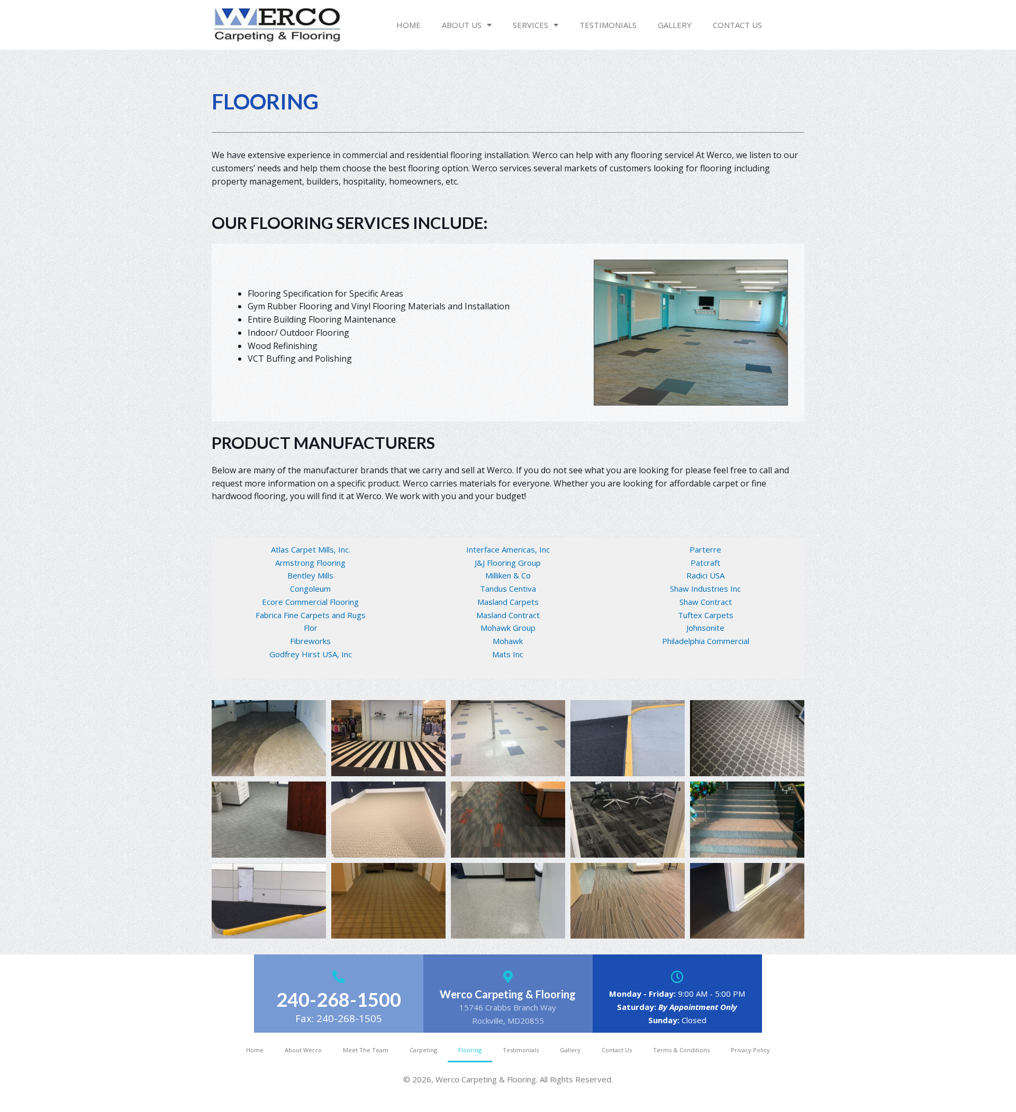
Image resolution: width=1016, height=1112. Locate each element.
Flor (311, 627)
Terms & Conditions (681, 1050)
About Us (462, 25)
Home (408, 25)
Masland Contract (508, 615)
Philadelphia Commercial (705, 641)
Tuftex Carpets (705, 615)
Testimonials (608, 25)
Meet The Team (365, 1050)
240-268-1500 (338, 999)
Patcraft (705, 562)
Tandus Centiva (508, 588)
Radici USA (705, 575)
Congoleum (310, 588)
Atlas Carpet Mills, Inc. (310, 549)
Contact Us (737, 25)
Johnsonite (705, 627)
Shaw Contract (705, 601)
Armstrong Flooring (310, 562)
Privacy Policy (750, 1050)
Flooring (470, 1050)
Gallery (675, 25)
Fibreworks (310, 641)
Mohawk (508, 641)
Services (530, 25)
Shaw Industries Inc (705, 588)
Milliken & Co (508, 575)
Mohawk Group (508, 627)
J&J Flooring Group (508, 562)
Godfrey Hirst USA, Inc (310, 654)
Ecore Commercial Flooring (310, 601)
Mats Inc (507, 654)
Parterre (705, 549)
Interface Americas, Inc (508, 549)
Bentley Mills (310, 575)
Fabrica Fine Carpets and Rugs (311, 615)
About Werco (303, 1050)
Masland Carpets (508, 601)
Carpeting (423, 1050)
